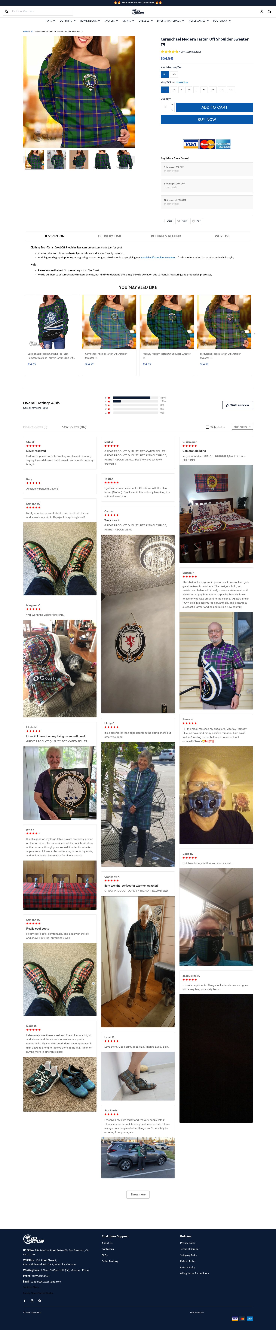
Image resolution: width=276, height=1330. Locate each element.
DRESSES (144, 21)
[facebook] (25, 1300)
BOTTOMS (66, 21)
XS (174, 90)
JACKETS (110, 21)
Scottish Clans (31, 1287)
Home (26, 32)
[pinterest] (40, 1300)
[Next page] (133, 159)
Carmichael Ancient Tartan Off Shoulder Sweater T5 (106, 356)
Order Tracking (110, 1261)
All (32, 32)
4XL (231, 90)
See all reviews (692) (35, 407)
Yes (179, 67)
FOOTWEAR (220, 21)
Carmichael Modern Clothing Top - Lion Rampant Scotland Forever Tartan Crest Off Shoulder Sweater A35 (50, 357)
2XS (168, 82)
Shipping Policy (188, 1255)
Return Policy (187, 1267)
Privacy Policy (187, 1243)
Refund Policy (188, 1261)
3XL (221, 90)
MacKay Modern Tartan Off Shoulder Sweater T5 (167, 356)
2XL (212, 90)
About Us (107, 1243)
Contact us (108, 1249)
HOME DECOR (88, 21)
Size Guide (182, 82)
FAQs (105, 1255)
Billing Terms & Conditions (194, 1273)
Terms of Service (189, 1249)
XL (204, 90)
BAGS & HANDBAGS (169, 21)
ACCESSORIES (197, 21)
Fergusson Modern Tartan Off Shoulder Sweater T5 (220, 356)
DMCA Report (197, 1313)
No (174, 74)
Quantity (166, 99)
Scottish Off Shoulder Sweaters (158, 257)
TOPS (48, 21)
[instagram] (33, 1300)
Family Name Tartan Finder (38, 1293)
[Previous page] (25, 159)
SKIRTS (127, 21)
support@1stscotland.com (46, 1281)
